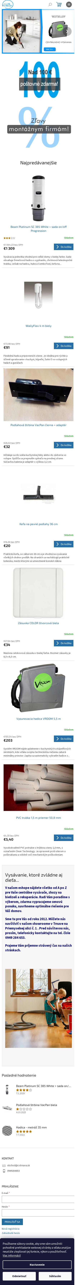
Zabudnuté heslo (11, 1233)
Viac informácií (12, 1256)
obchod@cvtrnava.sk (18, 1165)
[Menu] (69, 4)
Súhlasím (55, 1276)
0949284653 (13, 1171)
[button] (7, 31)
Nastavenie (37, 1265)
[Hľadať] (50, 4)
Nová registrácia (10, 1229)
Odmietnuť (19, 1276)
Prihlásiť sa (12, 1221)
